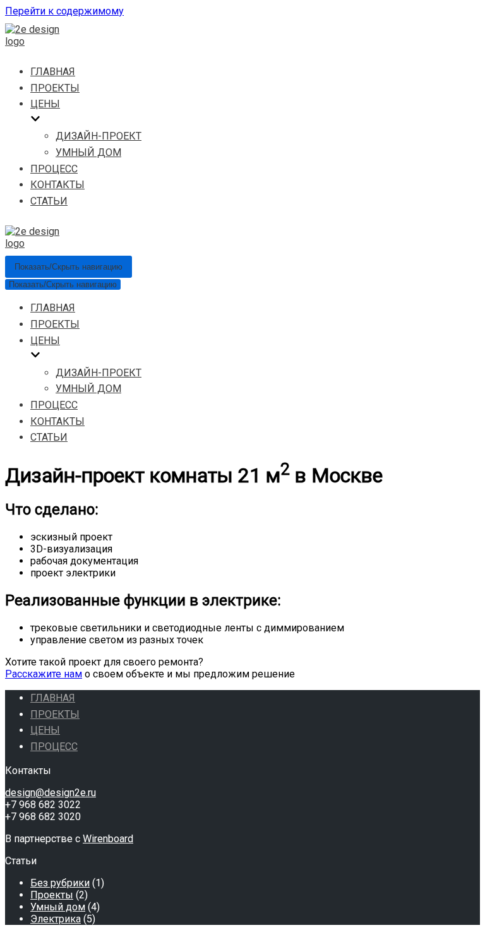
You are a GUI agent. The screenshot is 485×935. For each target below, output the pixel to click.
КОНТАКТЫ (57, 185)
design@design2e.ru (50, 793)
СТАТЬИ (49, 201)
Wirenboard (108, 839)
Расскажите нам (43, 674)
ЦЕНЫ (45, 730)
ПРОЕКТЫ (55, 88)
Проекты (51, 895)
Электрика (55, 919)
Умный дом (57, 907)
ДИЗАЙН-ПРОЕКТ (98, 136)
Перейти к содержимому (64, 11)
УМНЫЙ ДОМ (88, 152)
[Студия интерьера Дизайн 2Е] (43, 41)
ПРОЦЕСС (54, 169)
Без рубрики (60, 883)
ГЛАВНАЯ (52, 72)
